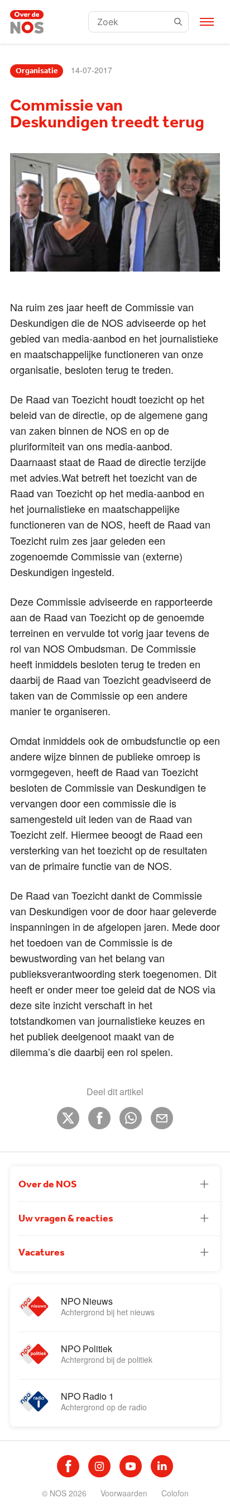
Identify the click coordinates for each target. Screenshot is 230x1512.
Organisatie (37, 71)
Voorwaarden (123, 1493)
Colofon (175, 1493)
